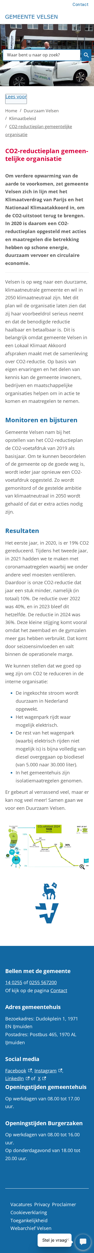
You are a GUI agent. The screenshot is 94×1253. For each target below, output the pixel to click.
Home (11, 111)
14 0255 (13, 982)
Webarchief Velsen (30, 1228)
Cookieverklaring (28, 1212)
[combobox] (41, 55)
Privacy (42, 1204)
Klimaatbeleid (22, 118)
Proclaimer (64, 1204)
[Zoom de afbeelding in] (47, 845)
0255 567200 (43, 982)
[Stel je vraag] (83, 1242)
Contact (81, 4)
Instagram (48, 1070)
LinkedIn (17, 1078)
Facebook (18, 1070)
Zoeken (86, 55)
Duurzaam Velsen (41, 111)
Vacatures (21, 1204)
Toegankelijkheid (29, 1220)
